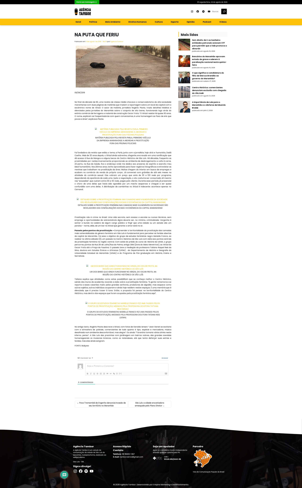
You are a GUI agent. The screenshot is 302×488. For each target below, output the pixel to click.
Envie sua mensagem (85, 2)
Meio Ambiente (112, 22)
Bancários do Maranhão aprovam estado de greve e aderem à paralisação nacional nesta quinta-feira (209, 60)
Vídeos (222, 22)
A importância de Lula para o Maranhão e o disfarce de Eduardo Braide (209, 105)
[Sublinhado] (94, 373)
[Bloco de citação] (107, 373)
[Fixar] (97, 373)
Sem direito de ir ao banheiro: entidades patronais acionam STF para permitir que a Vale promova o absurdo (209, 44)
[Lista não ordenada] (104, 373)
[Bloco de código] (110, 373)
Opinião (191, 22)
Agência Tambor (116, 41)
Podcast (207, 22)
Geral (78, 22)
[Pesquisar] (224, 11)
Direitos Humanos (137, 22)
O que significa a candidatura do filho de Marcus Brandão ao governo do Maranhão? (208, 76)
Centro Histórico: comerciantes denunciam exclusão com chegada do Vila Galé (209, 90)
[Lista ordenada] (100, 373)
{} (117, 373)
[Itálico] (90, 373)
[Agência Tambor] (83, 11)
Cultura (159, 22)
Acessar (164, 358)
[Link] (114, 373)
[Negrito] (87, 373)
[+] (120, 373)
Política (93, 22)
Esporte (174, 22)
